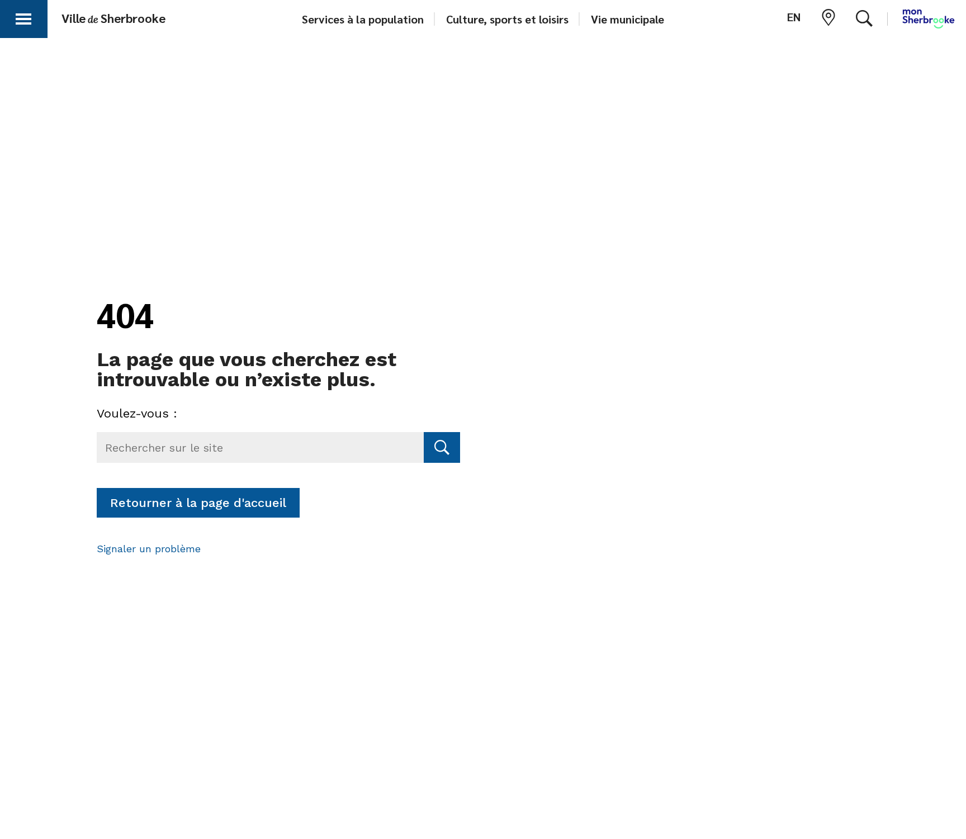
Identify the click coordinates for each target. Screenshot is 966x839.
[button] (23, 17)
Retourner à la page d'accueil (198, 503)
